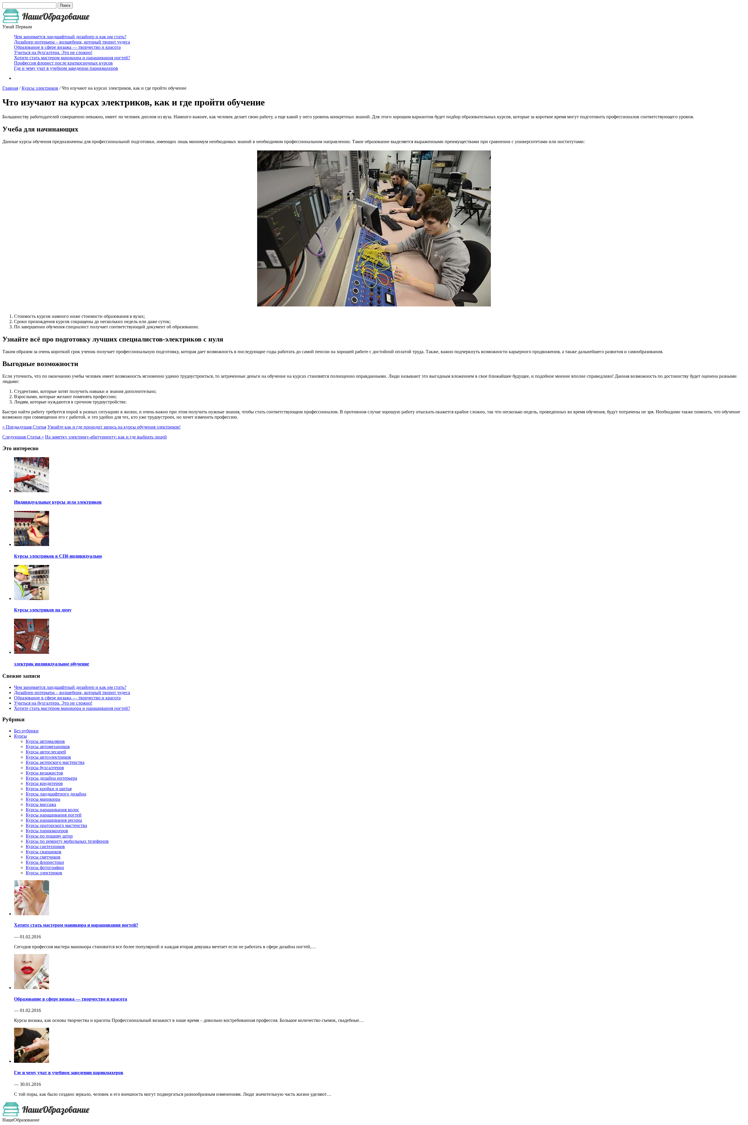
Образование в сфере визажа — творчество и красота (67, 47)
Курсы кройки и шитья (49, 788)
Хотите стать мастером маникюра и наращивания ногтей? (72, 57)
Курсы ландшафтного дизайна (56, 793)
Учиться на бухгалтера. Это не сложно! (53, 52)
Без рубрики (26, 730)
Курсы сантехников (45, 846)
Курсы (20, 736)
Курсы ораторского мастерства (56, 825)
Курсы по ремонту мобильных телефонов (67, 841)
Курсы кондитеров (44, 783)
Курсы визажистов (44, 772)
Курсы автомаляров (45, 741)
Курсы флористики (45, 862)
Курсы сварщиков (43, 851)
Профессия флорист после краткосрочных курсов (63, 62)
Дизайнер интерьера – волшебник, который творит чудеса (72, 41)
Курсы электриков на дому (43, 609)
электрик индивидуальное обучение (51, 663)
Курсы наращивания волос (52, 809)
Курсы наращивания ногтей (54, 814)
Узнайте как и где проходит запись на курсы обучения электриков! (114, 426)
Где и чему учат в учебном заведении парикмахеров (66, 68)
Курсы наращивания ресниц (54, 820)
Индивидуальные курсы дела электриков (58, 502)
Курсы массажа (41, 804)
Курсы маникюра (43, 799)
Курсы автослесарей (46, 751)
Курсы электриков (40, 88)
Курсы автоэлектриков (48, 757)
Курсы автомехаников (48, 746)
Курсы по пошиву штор (49, 835)
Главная (10, 88)
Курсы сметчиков (43, 856)
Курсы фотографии (45, 867)
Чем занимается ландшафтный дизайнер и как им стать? (70, 36)
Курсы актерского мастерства (55, 762)
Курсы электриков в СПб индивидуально (58, 556)
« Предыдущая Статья (24, 426)
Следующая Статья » (23, 436)
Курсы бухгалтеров (45, 767)
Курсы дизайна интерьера (51, 778)
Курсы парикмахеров (47, 830)
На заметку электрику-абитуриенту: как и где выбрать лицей (106, 436)
